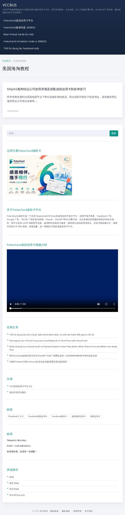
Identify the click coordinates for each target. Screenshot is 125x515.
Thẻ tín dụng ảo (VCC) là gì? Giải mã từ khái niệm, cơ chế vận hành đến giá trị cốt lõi (51, 334)
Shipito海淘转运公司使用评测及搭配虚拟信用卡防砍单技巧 (46, 89)
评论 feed (14, 488)
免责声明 (77, 511)
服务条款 (66, 511)
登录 (11, 477)
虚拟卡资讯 (14, 392)
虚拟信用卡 (95, 416)
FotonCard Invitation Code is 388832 (25, 41)
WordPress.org (17, 494)
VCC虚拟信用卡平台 (19, 386)
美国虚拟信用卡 (79, 416)
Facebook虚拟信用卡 (37, 416)
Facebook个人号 (16, 416)
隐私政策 (54, 511)
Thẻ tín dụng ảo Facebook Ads (21, 48)
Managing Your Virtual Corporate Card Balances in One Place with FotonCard (48, 340)
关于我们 (89, 511)
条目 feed (14, 483)
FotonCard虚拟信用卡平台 (18, 20)
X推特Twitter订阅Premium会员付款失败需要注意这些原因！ (39, 361)
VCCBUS (10, 4)
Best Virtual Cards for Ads (19, 34)
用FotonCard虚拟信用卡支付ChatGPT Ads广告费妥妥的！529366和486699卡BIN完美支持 (53, 355)
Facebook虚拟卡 (59, 416)
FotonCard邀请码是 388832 (19, 27)
